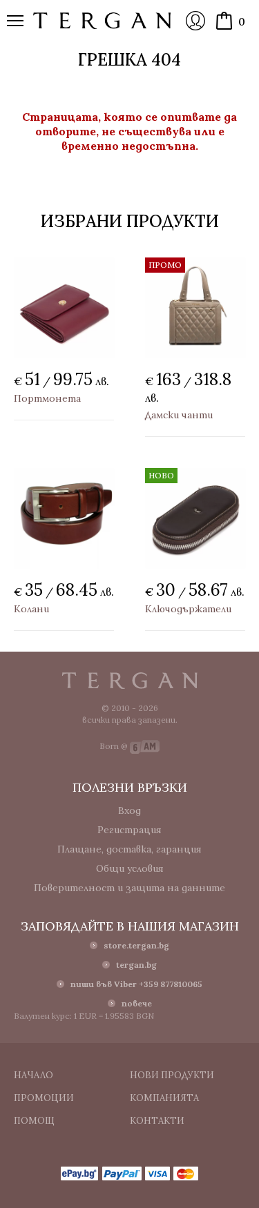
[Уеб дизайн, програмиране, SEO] (145, 746)
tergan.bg (136, 964)
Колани (31, 609)
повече (137, 1003)
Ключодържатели (188, 609)
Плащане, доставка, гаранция (129, 849)
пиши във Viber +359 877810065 (136, 984)
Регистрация (129, 830)
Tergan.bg (130, 680)
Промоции (44, 1097)
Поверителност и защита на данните (129, 887)
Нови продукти (172, 1075)
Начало (33, 1075)
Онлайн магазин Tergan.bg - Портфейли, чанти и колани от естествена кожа (102, 20)
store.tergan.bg (136, 945)
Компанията (164, 1097)
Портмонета (47, 398)
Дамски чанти (179, 415)
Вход (195, 21)
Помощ (34, 1120)
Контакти (157, 1120)
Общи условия (130, 868)
